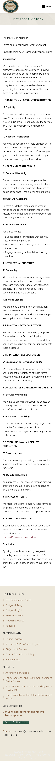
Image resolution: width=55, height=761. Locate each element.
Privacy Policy (13, 659)
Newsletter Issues (15, 615)
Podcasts (10, 625)
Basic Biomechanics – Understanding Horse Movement (29, 688)
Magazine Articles (15, 620)
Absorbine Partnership (17, 672)
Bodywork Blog (14, 605)
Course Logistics (14, 639)
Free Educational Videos (18, 600)
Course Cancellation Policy (20, 654)
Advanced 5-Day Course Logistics (23, 644)
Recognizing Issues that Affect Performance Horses (29, 697)
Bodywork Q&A (14, 610)
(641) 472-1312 (10, 734)
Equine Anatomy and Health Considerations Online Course (29, 679)
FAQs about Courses (16, 649)
